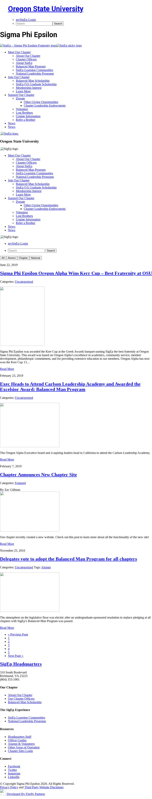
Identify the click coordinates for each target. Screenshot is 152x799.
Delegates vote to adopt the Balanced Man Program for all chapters (68, 558)
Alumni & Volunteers (21, 743)
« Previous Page (18, 634)
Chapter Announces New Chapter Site (38, 474)
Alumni (12, 257)
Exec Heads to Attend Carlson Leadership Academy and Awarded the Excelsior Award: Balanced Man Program (70, 386)
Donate (20, 201)
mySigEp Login (18, 243)
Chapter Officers (26, 162)
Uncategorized (24, 281)
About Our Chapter (28, 159)
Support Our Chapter (21, 198)
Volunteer (22, 212)
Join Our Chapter (18, 180)
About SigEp (24, 166)
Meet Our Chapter (19, 155)
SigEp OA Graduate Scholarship (36, 187)
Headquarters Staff (19, 736)
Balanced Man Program (31, 169)
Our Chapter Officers (21, 698)
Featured (20, 483)
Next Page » (15, 655)
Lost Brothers (24, 216)
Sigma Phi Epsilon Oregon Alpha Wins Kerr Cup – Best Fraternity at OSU (76, 273)
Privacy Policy (9, 787)
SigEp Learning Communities (34, 173)
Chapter (23, 257)
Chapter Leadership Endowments (45, 208)
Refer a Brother (25, 223)
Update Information (28, 219)
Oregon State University (45, 9)
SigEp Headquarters (21, 664)
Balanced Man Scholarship (32, 184)
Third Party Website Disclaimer (44, 787)
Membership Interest (28, 191)
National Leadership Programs (35, 176)
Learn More (23, 194)
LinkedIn (13, 777)
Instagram (14, 773)
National (35, 257)
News (11, 226)
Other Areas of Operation (24, 747)
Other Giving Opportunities (41, 205)
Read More (7, 369)
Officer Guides (17, 740)
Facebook (14, 766)
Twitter (12, 770)
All (3, 257)
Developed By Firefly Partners (26, 794)
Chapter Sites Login (20, 751)
